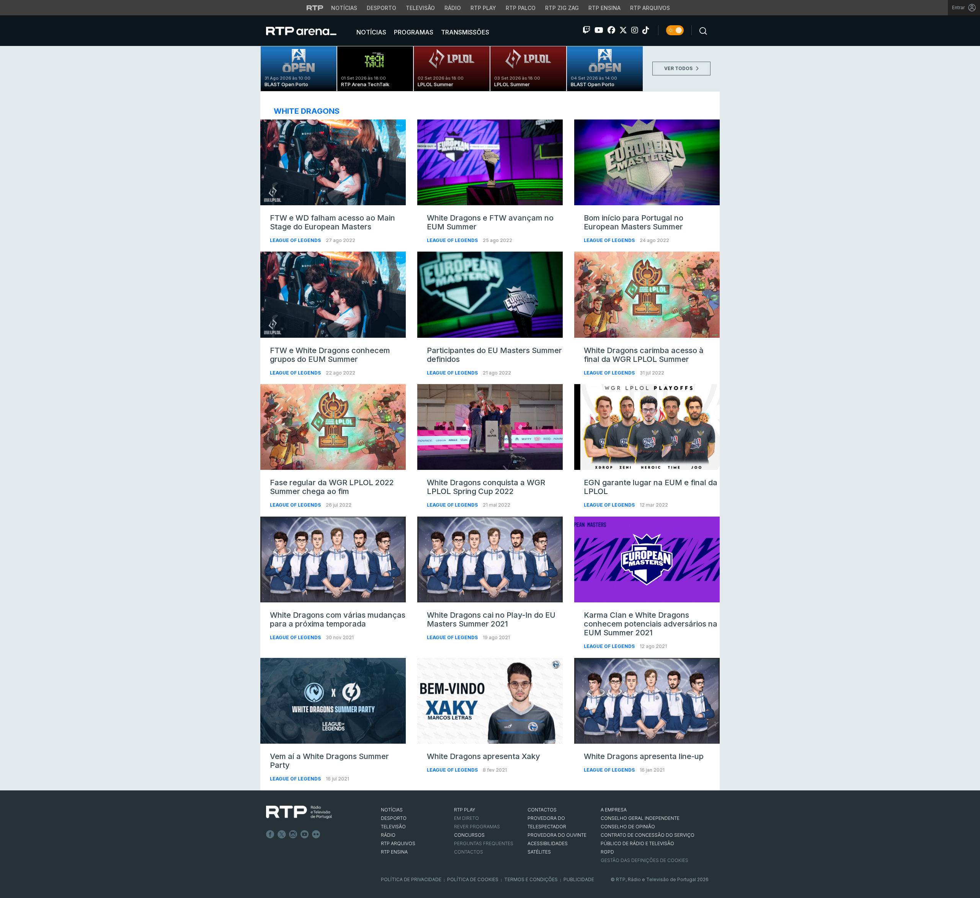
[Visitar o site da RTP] (315, 7)
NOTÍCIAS (392, 810)
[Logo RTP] (299, 812)
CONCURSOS (469, 835)
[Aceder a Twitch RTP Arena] (586, 30)
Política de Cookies (472, 879)
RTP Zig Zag (562, 8)
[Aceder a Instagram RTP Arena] (634, 30)
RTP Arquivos (650, 8)
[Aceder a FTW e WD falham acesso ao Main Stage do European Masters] (333, 162)
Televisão (420, 8)
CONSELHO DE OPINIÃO (628, 826)
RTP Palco (521, 8)
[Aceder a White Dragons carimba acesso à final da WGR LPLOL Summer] (647, 294)
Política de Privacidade (411, 879)
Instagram (293, 834)
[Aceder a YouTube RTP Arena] (598, 30)
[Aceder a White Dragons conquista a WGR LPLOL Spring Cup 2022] (490, 427)
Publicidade (579, 879)
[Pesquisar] (701, 30)
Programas (412, 32)
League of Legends (296, 240)
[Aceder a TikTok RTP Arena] (645, 30)
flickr (316, 834)
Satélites (539, 852)
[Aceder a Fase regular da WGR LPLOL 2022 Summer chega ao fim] (333, 427)
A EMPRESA (614, 810)
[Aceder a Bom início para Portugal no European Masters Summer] (647, 162)
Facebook (270, 834)
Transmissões (464, 32)
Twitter (282, 834)
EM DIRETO (466, 818)
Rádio (452, 8)
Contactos (468, 852)
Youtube (305, 834)
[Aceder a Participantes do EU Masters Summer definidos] (490, 294)
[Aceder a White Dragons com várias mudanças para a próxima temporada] (333, 559)
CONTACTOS (542, 810)
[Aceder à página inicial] (309, 30)
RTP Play (483, 8)
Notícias (344, 8)
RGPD (607, 852)
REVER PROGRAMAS (477, 826)
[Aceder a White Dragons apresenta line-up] (647, 701)
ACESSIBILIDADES (548, 843)
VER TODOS (679, 68)
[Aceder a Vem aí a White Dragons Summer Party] (333, 701)
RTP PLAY (464, 810)
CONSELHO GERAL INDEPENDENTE (640, 818)
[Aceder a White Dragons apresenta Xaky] (490, 701)
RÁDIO (388, 835)
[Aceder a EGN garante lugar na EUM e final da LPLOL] (647, 427)
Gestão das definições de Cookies (644, 860)
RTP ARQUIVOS (398, 843)
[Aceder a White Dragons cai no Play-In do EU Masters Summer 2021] (490, 559)
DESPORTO (394, 818)
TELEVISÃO (393, 826)
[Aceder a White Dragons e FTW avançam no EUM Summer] (490, 162)
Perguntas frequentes (483, 843)
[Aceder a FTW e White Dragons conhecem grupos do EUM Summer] (333, 294)
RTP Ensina (604, 8)
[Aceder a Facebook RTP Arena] (611, 30)
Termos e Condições (531, 879)
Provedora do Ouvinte (557, 835)
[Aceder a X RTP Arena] (623, 30)
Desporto (381, 8)
